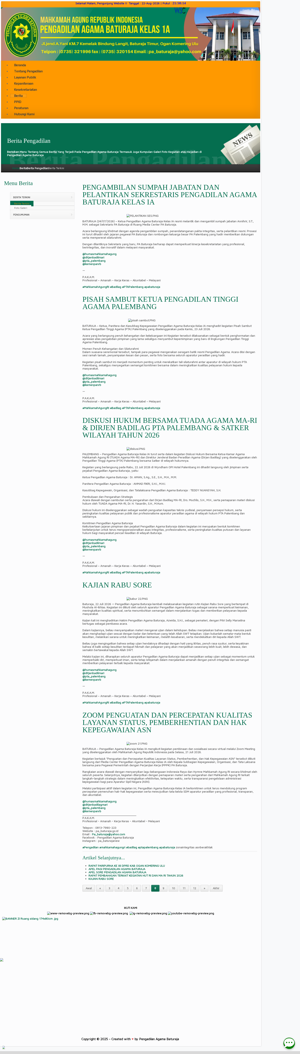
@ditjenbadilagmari (95, 804)
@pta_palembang (94, 260)
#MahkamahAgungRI (95, 286)
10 (173, 888)
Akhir (216, 888)
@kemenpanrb (91, 264)
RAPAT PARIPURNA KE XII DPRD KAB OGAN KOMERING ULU (127, 865)
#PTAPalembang (132, 286)
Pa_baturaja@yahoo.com (108, 834)
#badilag (131, 847)
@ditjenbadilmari (93, 257)
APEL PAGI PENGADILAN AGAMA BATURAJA (117, 869)
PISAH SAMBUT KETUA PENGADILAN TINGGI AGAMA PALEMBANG (160, 303)
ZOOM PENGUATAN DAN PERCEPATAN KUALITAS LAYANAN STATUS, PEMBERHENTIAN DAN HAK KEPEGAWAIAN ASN (167, 722)
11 (184, 888)
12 (194, 888)
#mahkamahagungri (112, 847)
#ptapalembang (148, 847)
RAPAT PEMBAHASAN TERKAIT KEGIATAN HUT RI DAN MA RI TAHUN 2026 (136, 875)
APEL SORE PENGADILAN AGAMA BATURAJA (117, 872)
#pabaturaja (152, 286)
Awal (89, 888)
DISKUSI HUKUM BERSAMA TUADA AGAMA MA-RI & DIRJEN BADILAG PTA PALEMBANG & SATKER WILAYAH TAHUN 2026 (169, 427)
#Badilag (115, 286)
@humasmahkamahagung (99, 254)
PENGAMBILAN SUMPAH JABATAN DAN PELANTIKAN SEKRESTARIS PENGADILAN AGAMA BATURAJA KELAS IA (169, 194)
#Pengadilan (90, 847)
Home (16, 168)
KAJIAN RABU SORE (117, 585)
